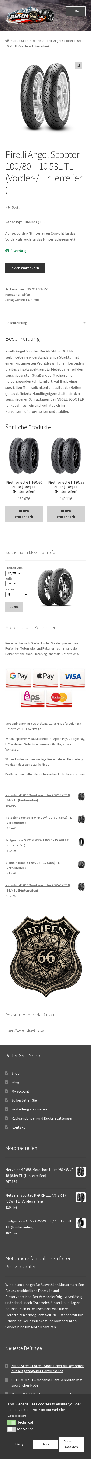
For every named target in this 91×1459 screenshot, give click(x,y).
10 (27, 300)
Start (14, 41)
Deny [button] (19, 1444)
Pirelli (35, 300)
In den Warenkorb (24, 267)
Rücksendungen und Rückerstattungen (42, 1118)
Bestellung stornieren (29, 1109)
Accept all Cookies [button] (71, 1444)
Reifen (36, 41)
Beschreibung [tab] (16, 322)
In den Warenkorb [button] (24, 513)
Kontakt (18, 1127)
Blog (15, 1082)
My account (20, 1091)
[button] (78, 65)
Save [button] (45, 1444)
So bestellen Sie (24, 1100)
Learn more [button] (16, 1415)
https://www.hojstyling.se (24, 1030)
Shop (24, 41)
